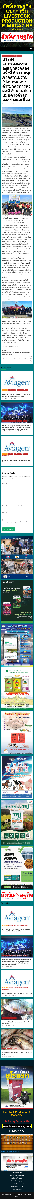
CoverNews (24, 1194)
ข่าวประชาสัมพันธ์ (12, 56)
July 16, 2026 (6, 433)
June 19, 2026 (7, 1025)
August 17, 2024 (7, 104)
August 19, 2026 (7, 398)
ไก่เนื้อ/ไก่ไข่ (25, 390)
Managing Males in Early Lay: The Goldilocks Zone (17, 993)
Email (20, 505)
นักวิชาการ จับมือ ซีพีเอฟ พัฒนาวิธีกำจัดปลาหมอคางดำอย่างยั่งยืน (16, 352)
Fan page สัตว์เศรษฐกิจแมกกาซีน (10, 1151)
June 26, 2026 (7, 464)
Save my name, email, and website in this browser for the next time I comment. (15, 523)
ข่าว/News (5, 56)
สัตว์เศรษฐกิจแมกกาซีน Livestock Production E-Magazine (17, 16)
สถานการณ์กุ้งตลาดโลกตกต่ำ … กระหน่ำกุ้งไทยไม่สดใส (17, 359)
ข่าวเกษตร (19, 56)
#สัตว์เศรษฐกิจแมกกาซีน (11, 346)
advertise (5, 390)
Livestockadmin (16, 104)
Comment (5, 483)
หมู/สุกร (24, 421)
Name (4, 505)
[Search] (31, 48)
